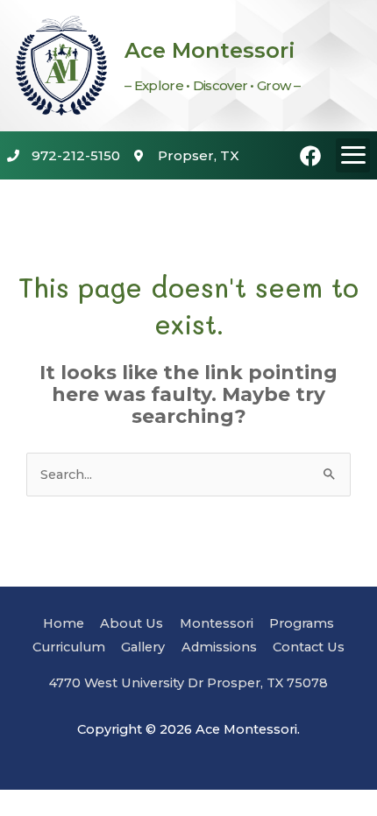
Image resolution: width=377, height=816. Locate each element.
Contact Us (309, 647)
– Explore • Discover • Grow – (212, 85)
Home (63, 623)
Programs (301, 623)
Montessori (216, 623)
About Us (131, 623)
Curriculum (68, 647)
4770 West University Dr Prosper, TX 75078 (188, 683)
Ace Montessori (209, 50)
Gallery (143, 647)
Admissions (219, 647)
